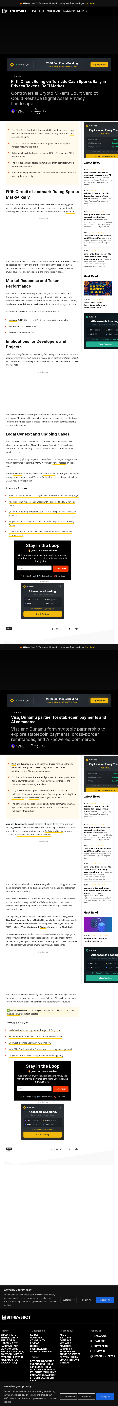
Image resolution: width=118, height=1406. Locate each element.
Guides (87, 299)
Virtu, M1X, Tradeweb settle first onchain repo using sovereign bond (97, 256)
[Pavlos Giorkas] (13, 111)
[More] (76, 629)
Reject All (86, 1396)
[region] (59, 1394)
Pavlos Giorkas (21, 111)
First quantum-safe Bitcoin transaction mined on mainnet (97, 217)
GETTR (111, 1356)
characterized (49, 473)
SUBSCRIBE (60, 568)
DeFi (72, 133)
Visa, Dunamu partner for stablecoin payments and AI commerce (97, 175)
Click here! (90, 3)
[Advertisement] (42, 238)
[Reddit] (91, 1356)
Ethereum (70, 211)
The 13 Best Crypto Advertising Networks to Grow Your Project (95, 305)
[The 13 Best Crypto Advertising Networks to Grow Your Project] (98, 288)
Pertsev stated (59, 462)
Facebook (100, 1336)
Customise (67, 1396)
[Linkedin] (91, 1351)
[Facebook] (70, 629)
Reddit (98, 1356)
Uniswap (13, 320)
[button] (113, 11)
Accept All (105, 1396)
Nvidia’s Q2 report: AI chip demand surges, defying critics (96, 196)
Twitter (99, 1341)
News (19, 76)
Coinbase (17, 473)
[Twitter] (91, 1341)
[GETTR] (104, 1356)
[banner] (59, 64)
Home (13, 76)
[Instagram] (91, 1346)
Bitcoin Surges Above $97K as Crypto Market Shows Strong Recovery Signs (44, 495)
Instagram (101, 1346)
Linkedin (99, 1351)
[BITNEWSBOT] (15, 11)
